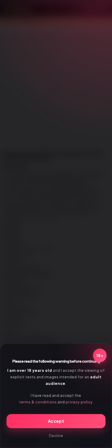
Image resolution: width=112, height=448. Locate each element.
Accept (56, 421)
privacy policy (79, 401)
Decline (56, 435)
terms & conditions (38, 401)
